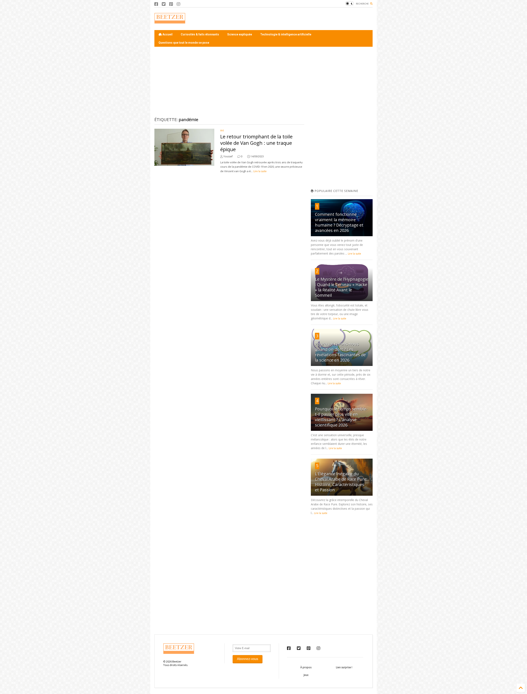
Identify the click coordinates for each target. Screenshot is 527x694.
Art (222, 130)
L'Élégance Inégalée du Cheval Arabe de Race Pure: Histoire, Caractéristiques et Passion (341, 482)
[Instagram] (178, 4)
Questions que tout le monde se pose (184, 42)
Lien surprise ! (344, 667)
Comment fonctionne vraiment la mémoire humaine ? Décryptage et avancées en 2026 (339, 222)
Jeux (306, 675)
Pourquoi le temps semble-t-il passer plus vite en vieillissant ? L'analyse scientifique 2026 (341, 417)
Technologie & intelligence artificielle (285, 34)
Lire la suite (260, 171)
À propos (305, 667)
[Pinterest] (171, 4)
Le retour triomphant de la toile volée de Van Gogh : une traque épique (256, 143)
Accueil (167, 34)
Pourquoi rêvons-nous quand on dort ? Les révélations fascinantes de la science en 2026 (340, 352)
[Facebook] (156, 4)
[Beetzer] (169, 21)
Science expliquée (239, 34)
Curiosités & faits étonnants (200, 34)
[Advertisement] (298, 18)
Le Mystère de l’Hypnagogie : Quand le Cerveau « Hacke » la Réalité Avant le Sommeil (341, 287)
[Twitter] (164, 4)
